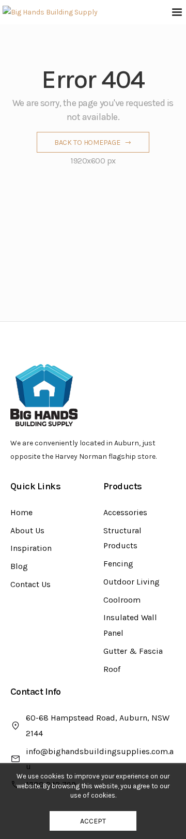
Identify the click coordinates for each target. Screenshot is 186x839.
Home (21, 512)
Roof (111, 669)
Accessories (125, 512)
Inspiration (31, 548)
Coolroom (122, 600)
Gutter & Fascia (133, 651)
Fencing (118, 563)
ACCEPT (92, 821)
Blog (19, 566)
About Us (27, 530)
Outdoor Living (131, 582)
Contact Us (30, 584)
